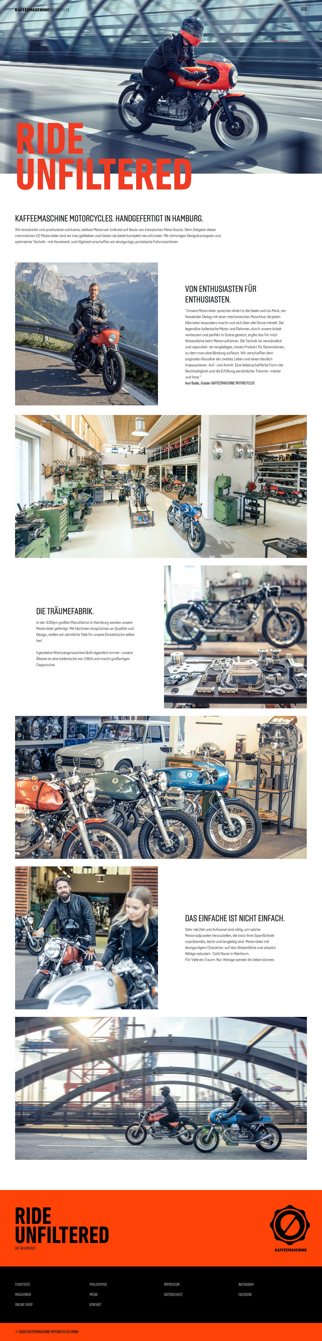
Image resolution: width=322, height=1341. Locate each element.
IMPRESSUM (172, 1284)
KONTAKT (95, 1304)
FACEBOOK (245, 1294)
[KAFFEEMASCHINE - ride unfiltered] (42, 9)
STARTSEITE (22, 1284)
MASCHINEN (23, 1294)
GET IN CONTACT (25, 1248)
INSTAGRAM (246, 1284)
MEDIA (94, 1294)
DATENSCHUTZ (173, 1294)
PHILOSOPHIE (98, 1284)
